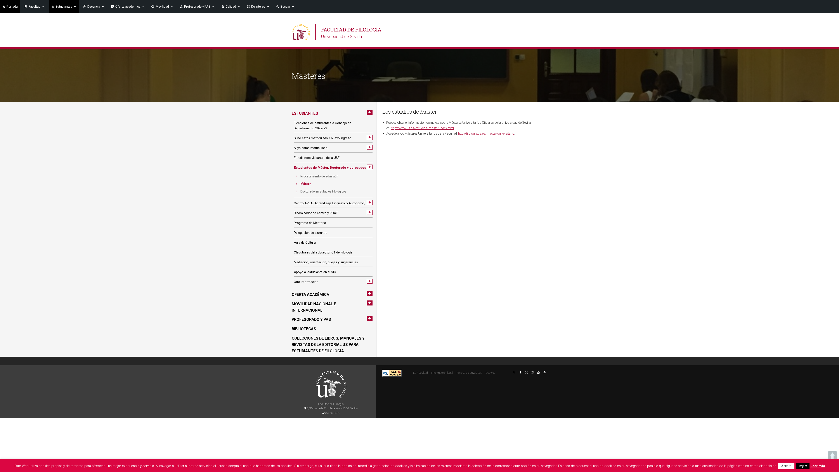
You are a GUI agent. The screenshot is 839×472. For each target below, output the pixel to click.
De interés (258, 6)
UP (832, 455)
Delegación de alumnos (310, 233)
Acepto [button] (786, 466)
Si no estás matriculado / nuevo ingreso (322, 138)
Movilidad (162, 6)
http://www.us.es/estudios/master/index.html (422, 128)
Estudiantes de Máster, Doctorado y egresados (330, 168)
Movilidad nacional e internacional (314, 307)
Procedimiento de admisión (319, 176)
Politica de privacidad (469, 372)
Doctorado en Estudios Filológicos (323, 191)
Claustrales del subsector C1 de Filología (323, 252)
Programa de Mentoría (310, 223)
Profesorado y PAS (197, 6)
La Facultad (420, 372)
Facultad (34, 6)
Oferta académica (127, 6)
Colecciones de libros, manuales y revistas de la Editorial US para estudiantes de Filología (328, 344)
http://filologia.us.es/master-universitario (486, 133)
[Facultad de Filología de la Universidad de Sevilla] (337, 32)
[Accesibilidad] (392, 373)
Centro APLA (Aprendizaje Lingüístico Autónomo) (329, 203)
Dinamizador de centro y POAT (316, 213)
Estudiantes (64, 6)
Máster (305, 184)
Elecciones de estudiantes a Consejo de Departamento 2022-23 (322, 125)
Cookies (490, 372)
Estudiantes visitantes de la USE (317, 158)
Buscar (285, 6)
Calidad (231, 6)
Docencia (93, 6)
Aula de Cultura (305, 243)
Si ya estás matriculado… (311, 148)
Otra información (306, 282)
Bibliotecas (304, 328)
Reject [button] (803, 466)
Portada (12, 6)
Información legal (442, 372)
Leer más (817, 466)
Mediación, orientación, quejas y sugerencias (326, 262)
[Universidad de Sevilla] (331, 384)
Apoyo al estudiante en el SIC (315, 272)
